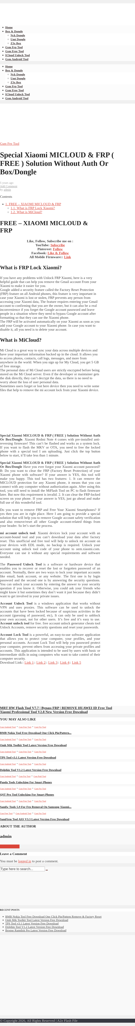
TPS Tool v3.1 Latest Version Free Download (28, 757)
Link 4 (64, 662)
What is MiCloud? (26, 212)
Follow (58, 249)
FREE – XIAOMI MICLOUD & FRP (33, 204)
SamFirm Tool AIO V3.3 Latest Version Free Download (34, 819)
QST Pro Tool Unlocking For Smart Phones (27, 794)
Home (9, 27)
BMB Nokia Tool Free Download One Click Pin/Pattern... (35, 732)
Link (67, 257)
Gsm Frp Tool (14, 47)
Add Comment (8, 186)
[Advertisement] (48, 9)
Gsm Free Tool (14, 51)
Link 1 (29, 662)
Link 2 (40, 662)
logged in (24, 861)
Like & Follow (58, 253)
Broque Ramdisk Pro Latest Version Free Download (35, 930)
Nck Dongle (18, 35)
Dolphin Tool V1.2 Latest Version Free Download (30, 770)
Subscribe (57, 245)
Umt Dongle (18, 39)
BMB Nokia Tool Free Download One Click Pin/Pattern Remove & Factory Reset (53, 916)
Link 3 (52, 662)
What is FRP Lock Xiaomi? (33, 208)
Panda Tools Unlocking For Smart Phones (26, 782)
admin (7, 189)
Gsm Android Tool (16, 59)
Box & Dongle (14, 31)
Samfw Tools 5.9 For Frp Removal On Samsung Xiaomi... (35, 807)
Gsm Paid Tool (39, 776)
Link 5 (76, 662)
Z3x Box (16, 43)
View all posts (10, 846)
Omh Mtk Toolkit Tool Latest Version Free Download (33, 745)
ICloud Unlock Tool (17, 55)
